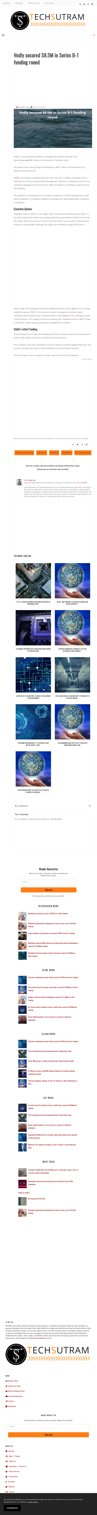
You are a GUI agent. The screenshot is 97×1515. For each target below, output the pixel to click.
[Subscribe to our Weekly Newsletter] (48, 881)
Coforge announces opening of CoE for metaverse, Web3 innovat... (72, 650)
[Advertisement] (53, 84)
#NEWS (54, 453)
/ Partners (16, 1456)
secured (26, 160)
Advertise (6, 3)
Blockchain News (12, 1381)
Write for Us (23, 1466)
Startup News (11, 1406)
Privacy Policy (12, 1476)
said (45, 214)
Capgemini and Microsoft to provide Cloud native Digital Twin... (33, 744)
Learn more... (33, 1502)
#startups (66, 453)
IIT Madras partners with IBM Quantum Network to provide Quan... (33, 650)
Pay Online (11, 1481)
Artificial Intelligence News (16, 1391)
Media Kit (11, 1487)
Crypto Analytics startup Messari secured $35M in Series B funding (51, 933)
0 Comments (39, 107)
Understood (12, 1508)
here (86, 438)
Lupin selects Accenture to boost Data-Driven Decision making (33, 697)
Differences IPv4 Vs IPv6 (36, 1198)
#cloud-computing (24, 453)
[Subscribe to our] (80, 4)
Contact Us (12, 1461)
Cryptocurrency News (14, 1386)
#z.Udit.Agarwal (83, 453)
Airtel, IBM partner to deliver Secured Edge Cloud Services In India (51, 1061)
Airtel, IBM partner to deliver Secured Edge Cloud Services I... (72, 603)
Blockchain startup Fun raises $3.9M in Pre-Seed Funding (48, 913)
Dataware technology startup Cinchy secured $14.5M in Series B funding (53, 977)
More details (81, 483)
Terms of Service (34, 3)
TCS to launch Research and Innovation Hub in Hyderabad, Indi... (33, 603)
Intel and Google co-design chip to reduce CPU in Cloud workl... (72, 697)
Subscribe (18, 3)
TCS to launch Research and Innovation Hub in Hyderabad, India (49, 1051)
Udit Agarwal (29, 480)
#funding (42, 453)
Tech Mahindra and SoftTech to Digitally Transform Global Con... (72, 744)
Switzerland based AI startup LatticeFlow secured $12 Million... (33, 791)
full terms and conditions (38, 1338)
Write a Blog (49, 3)
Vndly (16, 178)
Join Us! (11, 1492)
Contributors (12, 1466)
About (10, 1456)
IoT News (11, 1401)
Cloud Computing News (15, 1396)
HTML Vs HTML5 (24, 1192)
